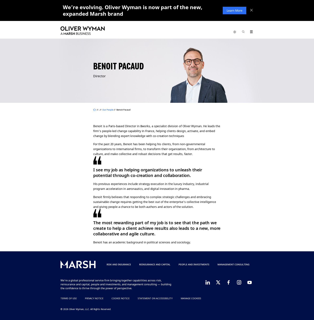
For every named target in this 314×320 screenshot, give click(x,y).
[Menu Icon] (250, 31)
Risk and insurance (119, 264)
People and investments (194, 264)
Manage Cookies (191, 298)
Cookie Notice (121, 298)
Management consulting (233, 264)
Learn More (234, 10)
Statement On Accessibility (155, 298)
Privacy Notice (94, 298)
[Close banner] (251, 10)
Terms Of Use (69, 298)
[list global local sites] (234, 32)
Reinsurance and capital (154, 264)
